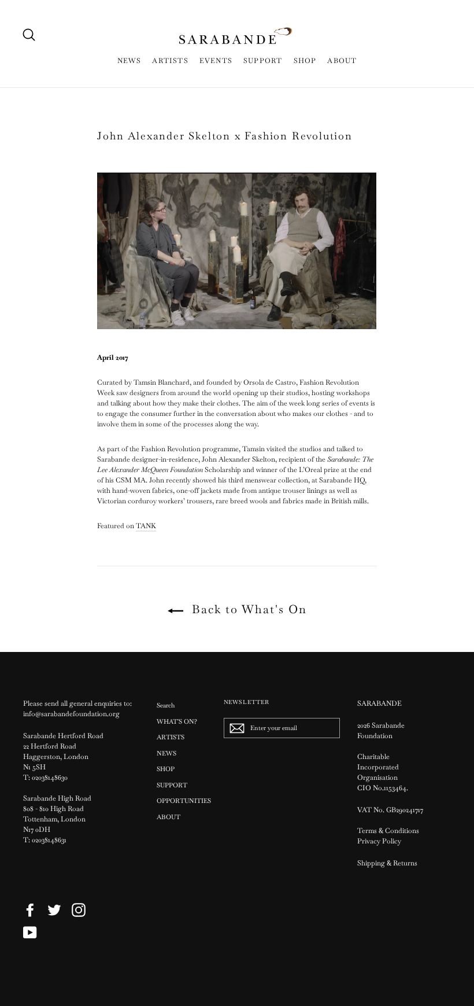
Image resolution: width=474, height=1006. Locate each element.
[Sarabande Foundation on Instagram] (79, 910)
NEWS (129, 60)
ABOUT (342, 60)
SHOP (305, 60)
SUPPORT (262, 60)
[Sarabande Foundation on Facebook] (30, 910)
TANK (146, 525)
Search (166, 705)
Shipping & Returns (387, 863)
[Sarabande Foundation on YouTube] (30, 932)
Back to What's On (247, 609)
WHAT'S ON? (177, 721)
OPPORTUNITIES (181, 801)
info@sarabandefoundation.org (71, 713)
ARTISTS (170, 60)
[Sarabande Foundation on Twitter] (54, 910)
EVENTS (215, 60)
